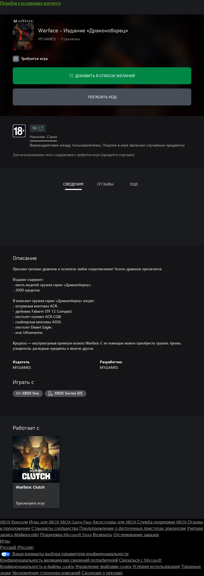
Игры (5, 541)
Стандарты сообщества (54, 528)
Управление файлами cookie (103, 566)
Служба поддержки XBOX (162, 522)
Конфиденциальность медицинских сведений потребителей (59, 560)
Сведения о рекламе (102, 572)
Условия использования (156, 566)
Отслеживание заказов (136, 534)
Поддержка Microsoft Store (66, 534)
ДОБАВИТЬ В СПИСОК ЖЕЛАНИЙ (105, 75)
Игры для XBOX (44, 522)
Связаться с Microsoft (140, 560)
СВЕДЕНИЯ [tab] (73, 184)
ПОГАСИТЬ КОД (102, 96)
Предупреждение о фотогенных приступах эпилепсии (132, 528)
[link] (36, 472)
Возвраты (102, 534)
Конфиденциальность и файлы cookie (37, 566)
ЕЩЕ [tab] (134, 184)
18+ (35, 128)
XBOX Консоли (14, 522)
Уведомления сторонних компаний (46, 572)
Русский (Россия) (17, 547)
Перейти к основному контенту (30, 3)
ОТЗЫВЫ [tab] (105, 184)
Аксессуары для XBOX (115, 522)
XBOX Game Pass (76, 522)
